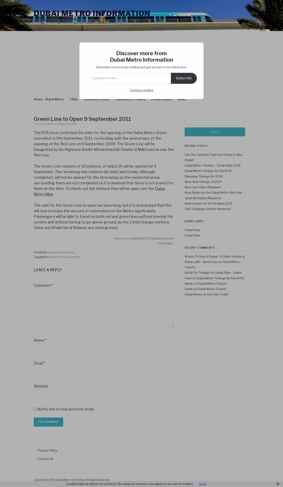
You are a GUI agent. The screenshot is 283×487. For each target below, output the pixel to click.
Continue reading (141, 90)
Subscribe (184, 78)
